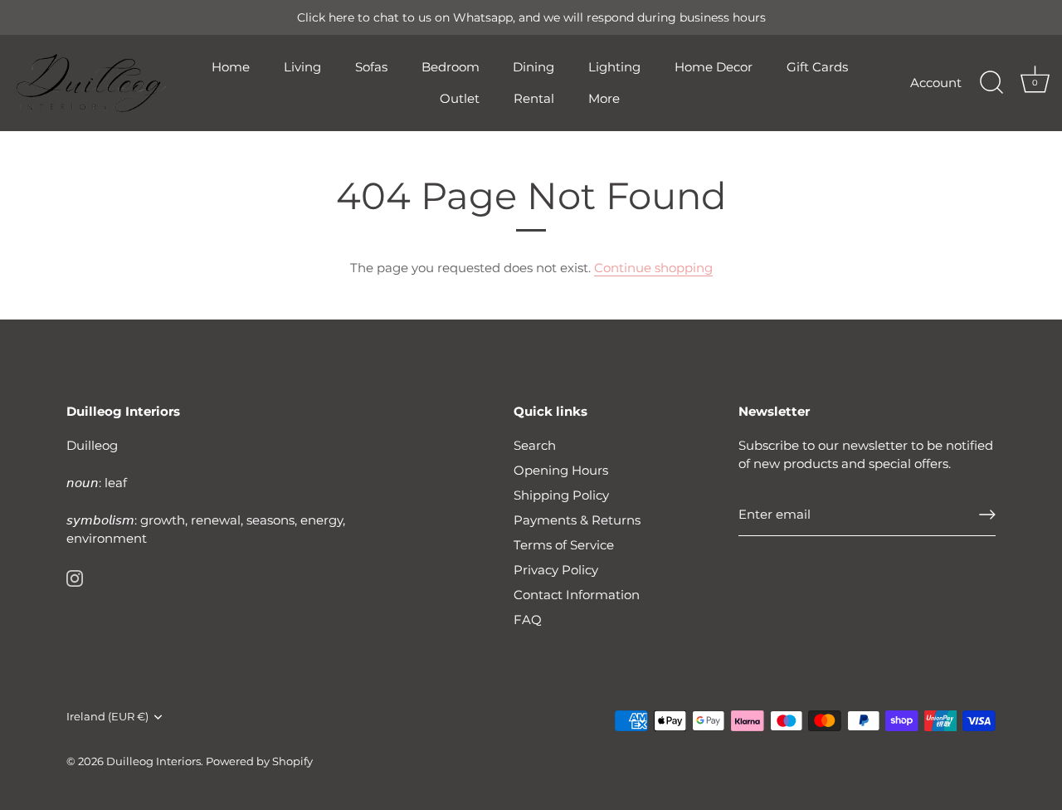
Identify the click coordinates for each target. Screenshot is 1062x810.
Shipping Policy (561, 495)
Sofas (371, 67)
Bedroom (450, 67)
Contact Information (577, 595)
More (604, 98)
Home (231, 67)
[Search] (991, 83)
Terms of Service (564, 545)
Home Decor (714, 67)
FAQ (528, 619)
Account (936, 82)
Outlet (460, 98)
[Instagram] (74, 577)
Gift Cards (817, 67)
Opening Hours (561, 470)
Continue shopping (653, 268)
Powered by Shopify (259, 761)
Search (535, 445)
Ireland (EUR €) (107, 716)
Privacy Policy (556, 570)
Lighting (614, 67)
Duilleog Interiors (153, 761)
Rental (534, 98)
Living (302, 67)
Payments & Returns (577, 520)
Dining (533, 67)
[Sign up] (987, 514)
